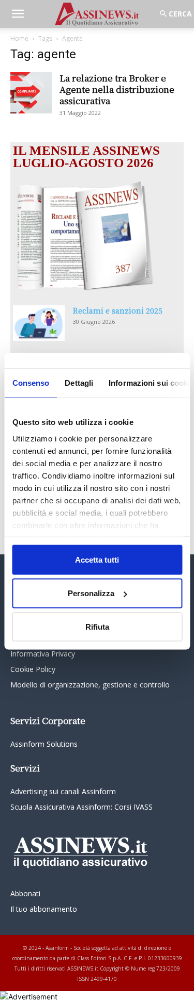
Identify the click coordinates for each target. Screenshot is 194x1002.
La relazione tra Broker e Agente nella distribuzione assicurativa (116, 89)
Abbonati (25, 893)
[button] (17, 14)
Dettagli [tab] (79, 382)
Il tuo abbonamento (43, 909)
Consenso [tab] (30, 382)
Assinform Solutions (44, 744)
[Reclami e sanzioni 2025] (39, 323)
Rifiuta (97, 626)
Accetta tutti (97, 559)
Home (19, 38)
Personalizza (91, 593)
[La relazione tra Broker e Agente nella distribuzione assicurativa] (31, 92)
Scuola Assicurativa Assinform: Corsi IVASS (81, 807)
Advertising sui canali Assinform (63, 791)
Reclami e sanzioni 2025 (117, 310)
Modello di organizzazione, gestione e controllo (90, 684)
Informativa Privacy (42, 654)
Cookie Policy (32, 669)
